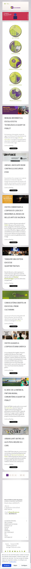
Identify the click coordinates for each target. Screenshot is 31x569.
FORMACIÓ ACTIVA (15, 54)
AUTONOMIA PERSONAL (10, 521)
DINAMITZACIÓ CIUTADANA (10, 524)
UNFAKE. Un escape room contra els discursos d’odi (14, 168)
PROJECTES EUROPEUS (15, 100)
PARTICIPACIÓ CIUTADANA (15, 85)
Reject (15, 565)
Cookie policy (12, 561)
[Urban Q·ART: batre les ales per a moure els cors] (15, 431)
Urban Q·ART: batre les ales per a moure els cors (14, 442)
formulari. (18, 320)
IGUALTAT (6, 527)
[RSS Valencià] (19, 551)
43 (20, 475)
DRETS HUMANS (8, 522)
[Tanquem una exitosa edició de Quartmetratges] (15, 251)
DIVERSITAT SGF (8, 526)
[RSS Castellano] (22, 551)
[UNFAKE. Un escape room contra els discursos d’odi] (15, 157)
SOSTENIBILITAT (8, 537)
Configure (24, 565)
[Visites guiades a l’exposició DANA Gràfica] (15, 335)
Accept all (6, 565)
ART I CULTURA (15, 38)
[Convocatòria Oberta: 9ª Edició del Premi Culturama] (15, 295)
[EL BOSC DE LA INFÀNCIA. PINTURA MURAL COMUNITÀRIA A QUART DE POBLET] (15, 382)
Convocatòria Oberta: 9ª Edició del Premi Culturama (15, 306)
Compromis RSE (14, 544)
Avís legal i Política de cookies (13, 547)
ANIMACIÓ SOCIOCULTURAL (15, 69)
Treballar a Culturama (11, 545)
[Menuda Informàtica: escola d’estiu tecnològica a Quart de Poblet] (15, 110)
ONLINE (6, 529)
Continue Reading (8, 145)
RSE (5, 534)
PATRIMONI (7, 531)
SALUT (6, 535)
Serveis (7, 544)
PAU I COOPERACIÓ (9, 532)
